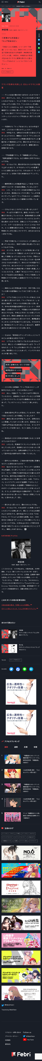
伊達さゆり (31, 837)
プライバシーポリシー (11, 1036)
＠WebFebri (30, 1036)
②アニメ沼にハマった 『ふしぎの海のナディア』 (19, 609)
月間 (26, 747)
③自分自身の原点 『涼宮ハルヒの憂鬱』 (16, 605)
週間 (16, 747)
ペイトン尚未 (24, 841)
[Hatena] (38, 52)
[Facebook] (38, 45)
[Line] (38, 49)
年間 (35, 747)
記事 (13, 6)
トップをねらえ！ (8, 72)
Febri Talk (8, 6)
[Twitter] (38, 41)
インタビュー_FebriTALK (29, 833)
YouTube (30, 1040)
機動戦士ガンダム (7, 841)
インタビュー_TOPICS (8, 833)
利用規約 (7, 1040)
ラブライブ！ (34, 841)
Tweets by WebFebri (9, 1010)
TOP (3, 6)
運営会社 (7, 1044)
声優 (18, 833)
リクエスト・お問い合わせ (13, 1032)
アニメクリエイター (8, 837)
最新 (6, 747)
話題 (16, 841)
